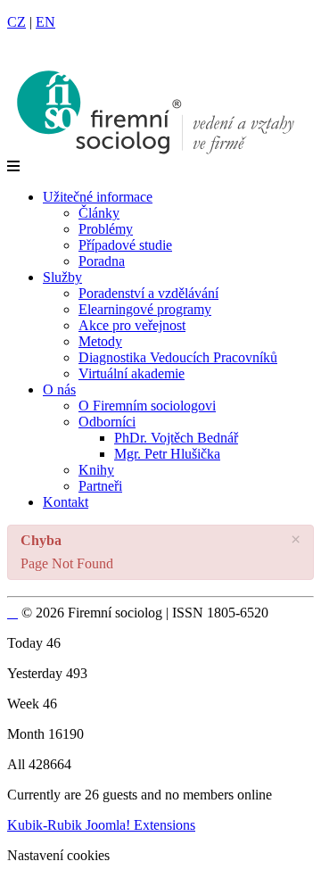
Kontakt (65, 501)
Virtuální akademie (131, 373)
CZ (16, 21)
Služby (62, 277)
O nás (59, 389)
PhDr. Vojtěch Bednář (176, 437)
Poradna (101, 261)
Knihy (96, 469)
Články (98, 212)
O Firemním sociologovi (147, 405)
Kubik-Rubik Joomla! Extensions (101, 824)
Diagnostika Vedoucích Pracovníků (177, 357)
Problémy (105, 228)
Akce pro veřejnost (131, 325)
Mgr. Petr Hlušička (167, 453)
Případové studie (125, 245)
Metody (100, 341)
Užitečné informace (97, 196)
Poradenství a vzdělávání (148, 293)
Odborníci (107, 421)
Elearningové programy (144, 309)
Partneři (100, 485)
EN (45, 21)
